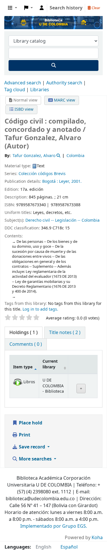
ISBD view (23, 109)
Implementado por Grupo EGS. (53, 526)
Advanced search (22, 83)
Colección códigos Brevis (42, 174)
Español (69, 547)
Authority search (64, 83)
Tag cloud (14, 89)
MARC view (64, 100)
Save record (32, 447)
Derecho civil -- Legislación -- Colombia (62, 220)
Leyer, (64, 181)
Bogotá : (50, 181)
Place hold (30, 423)
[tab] (64, 333)
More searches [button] (35, 459)
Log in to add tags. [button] (40, 309)
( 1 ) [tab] (23, 332)
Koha (97, 537)
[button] (12, 8)
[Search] (53, 65)
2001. (76, 181)
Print (24, 435)
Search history (66, 8)
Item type (23, 367)
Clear (95, 8)
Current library (50, 364)
